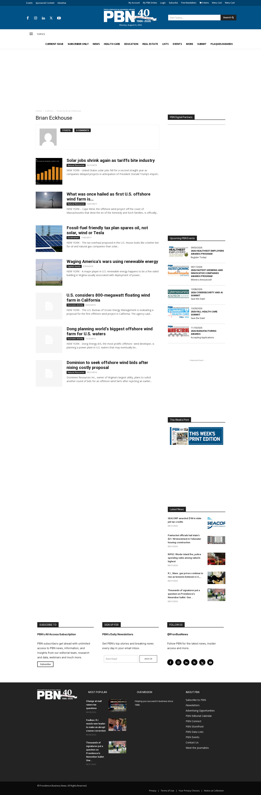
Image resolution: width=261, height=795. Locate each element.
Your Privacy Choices (189, 790)
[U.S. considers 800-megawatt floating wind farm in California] (49, 306)
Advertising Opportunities (200, 710)
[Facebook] (28, 18)
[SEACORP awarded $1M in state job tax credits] (216, 523)
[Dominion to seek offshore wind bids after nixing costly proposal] (49, 373)
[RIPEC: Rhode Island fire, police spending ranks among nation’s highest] (216, 559)
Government (73, 237)
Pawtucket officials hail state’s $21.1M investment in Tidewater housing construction (184, 539)
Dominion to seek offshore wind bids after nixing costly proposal (107, 365)
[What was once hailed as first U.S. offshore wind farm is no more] (49, 200)
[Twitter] (51, 18)
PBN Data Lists (194, 731)
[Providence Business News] (130, 15)
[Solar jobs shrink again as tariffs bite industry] (49, 171)
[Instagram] (35, 18)
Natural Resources (76, 165)
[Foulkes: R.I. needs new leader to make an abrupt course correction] (117, 724)
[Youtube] (59, 18)
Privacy (152, 790)
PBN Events (192, 737)
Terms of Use (167, 790)
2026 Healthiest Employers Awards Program (207, 252)
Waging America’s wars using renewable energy (112, 261)
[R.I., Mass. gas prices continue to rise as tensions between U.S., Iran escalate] (216, 578)
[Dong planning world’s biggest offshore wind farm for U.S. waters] (49, 339)
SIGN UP (148, 659)
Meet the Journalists (197, 747)
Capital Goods (74, 266)
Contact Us (192, 742)
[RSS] (194, 662)
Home (39, 110)
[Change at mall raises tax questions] (117, 705)
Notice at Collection (214, 790)
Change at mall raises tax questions (94, 705)
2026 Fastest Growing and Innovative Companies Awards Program (207, 273)
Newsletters (193, 705)
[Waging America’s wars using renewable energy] (49, 272)
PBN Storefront (195, 726)
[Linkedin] (43, 18)
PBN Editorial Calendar (199, 716)
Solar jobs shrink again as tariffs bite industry (111, 160)
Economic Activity (75, 305)
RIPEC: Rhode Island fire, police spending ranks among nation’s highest (184, 558)
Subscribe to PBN (196, 700)
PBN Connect (193, 721)
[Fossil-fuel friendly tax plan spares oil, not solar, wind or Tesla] (49, 238)
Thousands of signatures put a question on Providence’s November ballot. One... (184, 594)
